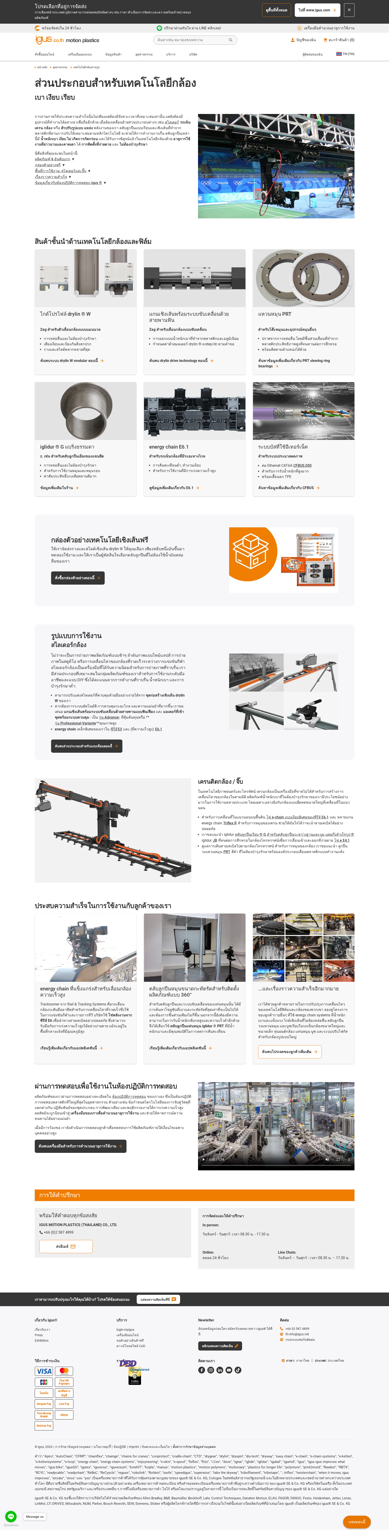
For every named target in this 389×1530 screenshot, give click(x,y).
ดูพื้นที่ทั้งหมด (276, 10)
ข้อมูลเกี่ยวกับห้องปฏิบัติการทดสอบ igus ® (68, 183)
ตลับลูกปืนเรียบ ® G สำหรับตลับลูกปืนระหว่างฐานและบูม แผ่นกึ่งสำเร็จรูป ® (294, 834)
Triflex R (230, 823)
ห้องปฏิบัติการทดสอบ (129, 1096)
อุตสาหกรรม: (60, 67)
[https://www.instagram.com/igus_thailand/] (210, 1370)
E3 (120, 729)
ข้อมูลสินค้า (113, 54)
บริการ (171, 54)
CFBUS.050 (302, 465)
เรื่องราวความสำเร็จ (51, 177)
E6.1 (158, 729)
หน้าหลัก (42, 67)
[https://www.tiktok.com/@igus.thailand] (238, 1370)
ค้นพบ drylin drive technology (178, 361)
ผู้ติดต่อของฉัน (313, 54)
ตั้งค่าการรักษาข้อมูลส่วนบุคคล (194, 1447)
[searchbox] (191, 40)
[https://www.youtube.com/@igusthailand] (228, 1370)
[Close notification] (349, 10)
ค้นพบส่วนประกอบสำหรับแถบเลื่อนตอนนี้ (83, 746)
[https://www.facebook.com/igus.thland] (201, 1370)
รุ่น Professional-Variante (75, 723)
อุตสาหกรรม (144, 54)
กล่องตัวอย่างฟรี (48, 165)
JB (215, 840)
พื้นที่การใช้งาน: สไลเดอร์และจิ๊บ (60, 171)
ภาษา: (297, 1360)
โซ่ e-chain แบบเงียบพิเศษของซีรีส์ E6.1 (297, 817)
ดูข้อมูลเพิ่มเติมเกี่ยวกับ (171, 488)
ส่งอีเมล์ (62, 1246)
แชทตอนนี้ (357, 1522)
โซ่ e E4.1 (342, 840)
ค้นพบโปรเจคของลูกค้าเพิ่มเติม (287, 1052)
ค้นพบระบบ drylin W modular (69, 361)
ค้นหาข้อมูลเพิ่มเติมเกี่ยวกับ (286, 488)
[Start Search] (230, 40)
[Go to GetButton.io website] (11, 1525)
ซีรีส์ (114, 729)
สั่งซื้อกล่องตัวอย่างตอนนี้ (74, 578)
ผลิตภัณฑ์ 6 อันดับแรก (52, 159)
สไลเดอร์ (172, 122)
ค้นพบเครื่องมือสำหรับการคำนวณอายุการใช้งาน (77, 1146)
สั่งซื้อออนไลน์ (44, 54)
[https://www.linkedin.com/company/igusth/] (219, 1370)
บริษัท (193, 54)
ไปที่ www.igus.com (314, 10)
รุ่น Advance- (109, 717)
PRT (226, 852)
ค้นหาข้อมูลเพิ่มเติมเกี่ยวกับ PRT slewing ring (294, 363)
